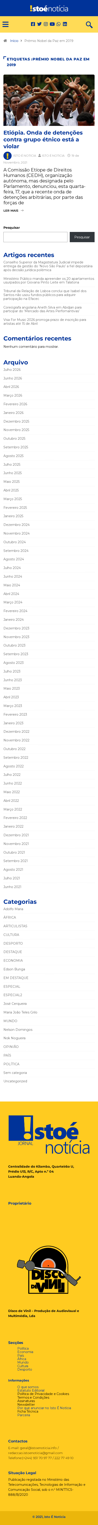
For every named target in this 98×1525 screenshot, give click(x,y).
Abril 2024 (11, 594)
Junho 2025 (12, 473)
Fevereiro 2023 (15, 714)
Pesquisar (11, 228)
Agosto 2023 (13, 663)
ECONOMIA (13, 961)
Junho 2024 (12, 576)
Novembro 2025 (16, 430)
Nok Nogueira (14, 1038)
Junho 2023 (12, 680)
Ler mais (10, 210)
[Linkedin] (65, 24)
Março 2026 (12, 395)
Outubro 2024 (14, 542)
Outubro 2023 (14, 645)
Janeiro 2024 (13, 620)
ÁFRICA (9, 917)
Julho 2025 (11, 464)
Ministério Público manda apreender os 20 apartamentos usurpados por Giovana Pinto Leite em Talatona (48, 281)
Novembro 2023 (16, 637)
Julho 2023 (12, 671)
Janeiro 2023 (13, 723)
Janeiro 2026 (13, 413)
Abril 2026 (11, 387)
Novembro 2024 (16, 533)
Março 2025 (12, 499)
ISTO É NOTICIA (24, 155)
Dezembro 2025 (16, 421)
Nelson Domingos (17, 1030)
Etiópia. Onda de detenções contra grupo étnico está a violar (43, 139)
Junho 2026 (12, 378)
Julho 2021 (11, 878)
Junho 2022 (12, 783)
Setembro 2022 (15, 758)
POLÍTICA (11, 1064)
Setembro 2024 (15, 551)
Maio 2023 (11, 688)
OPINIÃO (11, 1047)
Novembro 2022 (16, 740)
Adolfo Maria (13, 909)
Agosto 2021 (13, 870)
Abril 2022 (11, 801)
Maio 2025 (11, 482)
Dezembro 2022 (16, 732)
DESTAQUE (12, 952)
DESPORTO (13, 943)
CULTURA (11, 935)
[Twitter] (39, 24)
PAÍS (7, 1055)
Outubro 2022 (14, 749)
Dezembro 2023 (16, 628)
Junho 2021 (12, 887)
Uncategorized (15, 1081)
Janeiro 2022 (13, 826)
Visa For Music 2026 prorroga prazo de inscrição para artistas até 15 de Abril (44, 322)
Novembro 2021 (16, 844)
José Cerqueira (15, 1004)
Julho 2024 (12, 568)
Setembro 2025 (15, 447)
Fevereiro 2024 (15, 611)
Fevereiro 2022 (15, 818)
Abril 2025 (11, 490)
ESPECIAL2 (12, 995)
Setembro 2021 (15, 861)
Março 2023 (12, 706)
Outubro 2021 (14, 852)
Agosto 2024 (13, 559)
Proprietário (19, 1203)
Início (14, 41)
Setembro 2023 (15, 654)
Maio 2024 (11, 585)
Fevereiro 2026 (15, 404)
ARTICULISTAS (15, 926)
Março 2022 (12, 809)
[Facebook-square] (33, 24)
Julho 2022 (12, 775)
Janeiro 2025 (13, 516)
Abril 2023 (11, 697)
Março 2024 (12, 602)
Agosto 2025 (13, 456)
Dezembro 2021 (16, 835)
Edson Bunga (14, 969)
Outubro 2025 (14, 438)
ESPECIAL (11, 987)
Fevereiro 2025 (15, 508)
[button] (4, 24)
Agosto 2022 (13, 766)
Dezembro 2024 (16, 525)
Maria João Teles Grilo (20, 1012)
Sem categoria (15, 1073)
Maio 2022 (11, 792)
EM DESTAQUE (15, 978)
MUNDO (10, 1021)
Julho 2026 (12, 370)
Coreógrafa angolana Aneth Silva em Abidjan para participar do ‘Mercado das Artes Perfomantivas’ (42, 309)
